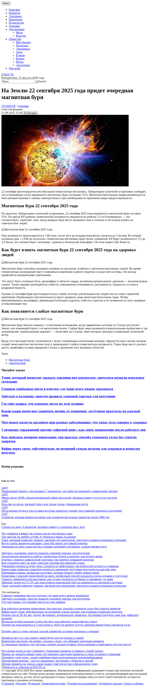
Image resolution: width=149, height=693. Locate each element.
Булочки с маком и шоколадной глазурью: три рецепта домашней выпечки (47, 559)
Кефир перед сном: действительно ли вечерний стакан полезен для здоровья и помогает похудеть (61, 611)
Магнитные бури (19, 359)
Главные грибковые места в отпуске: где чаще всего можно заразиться (57, 389)
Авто (19, 52)
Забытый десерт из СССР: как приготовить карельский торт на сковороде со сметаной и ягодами (61, 582)
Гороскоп (14, 9)
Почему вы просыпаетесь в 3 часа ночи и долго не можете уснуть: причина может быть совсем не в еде (65, 624)
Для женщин (17, 29)
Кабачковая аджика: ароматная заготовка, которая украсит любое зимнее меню (50, 572)
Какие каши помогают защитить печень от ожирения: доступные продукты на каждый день (58, 569)
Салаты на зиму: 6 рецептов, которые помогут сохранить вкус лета (43, 527)
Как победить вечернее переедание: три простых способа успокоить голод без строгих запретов (61, 608)
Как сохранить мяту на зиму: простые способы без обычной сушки (43, 562)
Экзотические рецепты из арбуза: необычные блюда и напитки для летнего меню (51, 556)
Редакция (34, 683)
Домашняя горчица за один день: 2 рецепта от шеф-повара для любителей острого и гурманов (59, 566)
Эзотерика (15, 16)
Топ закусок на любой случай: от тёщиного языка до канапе (38, 536)
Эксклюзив (23, 65)
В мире (20, 55)
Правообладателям (53, 683)
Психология (16, 22)
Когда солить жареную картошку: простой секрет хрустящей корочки (44, 543)
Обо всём (14, 68)
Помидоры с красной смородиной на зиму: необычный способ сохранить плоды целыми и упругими (64, 575)
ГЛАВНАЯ (8, 106)
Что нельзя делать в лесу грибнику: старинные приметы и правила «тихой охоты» (52, 650)
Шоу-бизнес (23, 42)
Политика (22, 45)
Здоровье (14, 26)
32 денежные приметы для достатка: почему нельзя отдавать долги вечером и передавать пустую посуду (66, 644)
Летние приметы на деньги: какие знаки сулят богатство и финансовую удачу (49, 663)
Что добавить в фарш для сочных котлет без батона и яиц (37, 533)
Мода (19, 32)
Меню (6, 3)
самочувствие (17, 363)
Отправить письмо (110, 683)
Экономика (23, 48)
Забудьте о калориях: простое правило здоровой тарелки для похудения (58, 396)
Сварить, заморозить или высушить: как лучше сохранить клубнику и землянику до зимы (57, 579)
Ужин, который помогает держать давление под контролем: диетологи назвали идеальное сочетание (63, 540)
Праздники (16, 19)
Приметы (14, 12)
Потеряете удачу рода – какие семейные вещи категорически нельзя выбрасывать (52, 657)
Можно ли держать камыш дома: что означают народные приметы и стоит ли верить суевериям (60, 654)
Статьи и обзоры (133, 683)
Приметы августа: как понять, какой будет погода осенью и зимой (42, 637)
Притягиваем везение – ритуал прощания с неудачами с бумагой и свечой (47, 660)
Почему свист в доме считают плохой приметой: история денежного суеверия (50, 631)
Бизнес (20, 58)
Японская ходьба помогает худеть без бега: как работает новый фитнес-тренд (49, 621)
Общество (15, 39)
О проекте (7, 683)
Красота (21, 35)
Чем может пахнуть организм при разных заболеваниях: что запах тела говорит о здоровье (74, 422)
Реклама (21, 683)
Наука (19, 61)
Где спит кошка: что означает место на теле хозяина (42, 404)
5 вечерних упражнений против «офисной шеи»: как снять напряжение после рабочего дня (73, 430)
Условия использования (82, 683)
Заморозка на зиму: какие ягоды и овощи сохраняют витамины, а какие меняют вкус (54, 546)
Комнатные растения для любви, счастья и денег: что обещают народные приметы (52, 641)
